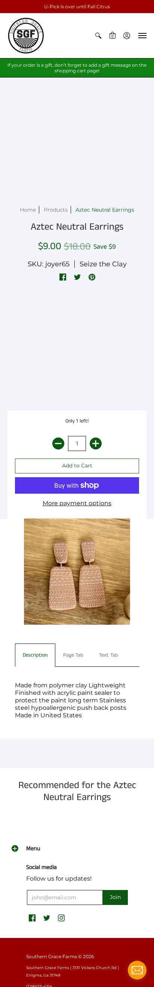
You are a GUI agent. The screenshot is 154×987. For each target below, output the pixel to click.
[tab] (35, 655)
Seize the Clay (103, 264)
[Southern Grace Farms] (26, 35)
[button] (98, 35)
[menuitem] (98, 35)
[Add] (96, 443)
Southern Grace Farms (51, 956)
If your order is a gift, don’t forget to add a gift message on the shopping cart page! (77, 67)
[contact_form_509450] (137, 970)
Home (28, 209)
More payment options (77, 503)
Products (56, 209)
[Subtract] (58, 443)
